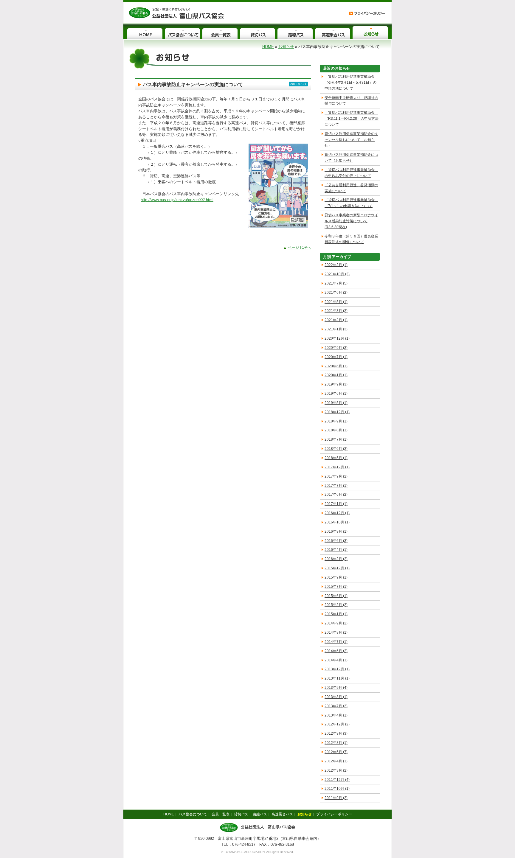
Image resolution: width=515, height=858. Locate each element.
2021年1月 (336, 329)
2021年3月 (336, 311)
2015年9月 (336, 577)
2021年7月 (336, 283)
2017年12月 (337, 467)
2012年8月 (336, 743)
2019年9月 (336, 384)
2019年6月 (336, 393)
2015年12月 (337, 568)
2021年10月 (337, 274)
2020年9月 (336, 348)
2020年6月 (336, 366)
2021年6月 (336, 292)
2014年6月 (336, 651)
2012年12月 (337, 724)
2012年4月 (336, 761)
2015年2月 (336, 605)
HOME (268, 46)
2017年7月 (336, 486)
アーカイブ (341, 257)
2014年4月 (336, 660)
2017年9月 (336, 476)
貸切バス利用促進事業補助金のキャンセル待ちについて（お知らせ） (351, 140)
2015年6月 (336, 596)
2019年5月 (336, 403)
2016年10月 (337, 522)
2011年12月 (337, 780)
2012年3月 (336, 770)
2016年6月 (336, 541)
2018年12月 (337, 412)
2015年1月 (336, 614)
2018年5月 (336, 458)
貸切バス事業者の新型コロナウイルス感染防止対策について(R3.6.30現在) (351, 221)
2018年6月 (336, 449)
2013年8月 (336, 697)
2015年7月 (336, 587)
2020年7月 (336, 357)
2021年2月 (336, 320)
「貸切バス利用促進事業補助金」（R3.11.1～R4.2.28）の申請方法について (352, 119)
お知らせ (286, 46)
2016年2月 (336, 559)
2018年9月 (336, 421)
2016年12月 (337, 513)
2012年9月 (336, 733)
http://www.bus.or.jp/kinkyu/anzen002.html (177, 200)
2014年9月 (336, 623)
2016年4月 (336, 550)
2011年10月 (337, 788)
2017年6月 (336, 494)
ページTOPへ (299, 247)
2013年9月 (336, 688)
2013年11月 (337, 678)
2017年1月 (336, 504)
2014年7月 (336, 642)
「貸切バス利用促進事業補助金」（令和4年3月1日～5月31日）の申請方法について (351, 82)
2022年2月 (336, 265)
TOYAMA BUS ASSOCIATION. (245, 852)
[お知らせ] (176, 12)
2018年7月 (336, 439)
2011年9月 (336, 798)
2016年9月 (336, 531)
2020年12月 (337, 338)
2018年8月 (336, 430)
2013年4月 (336, 715)
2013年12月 (337, 669)
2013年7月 (336, 706)
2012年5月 (336, 752)
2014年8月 (336, 632)
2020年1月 (336, 375)
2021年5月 (336, 302)
